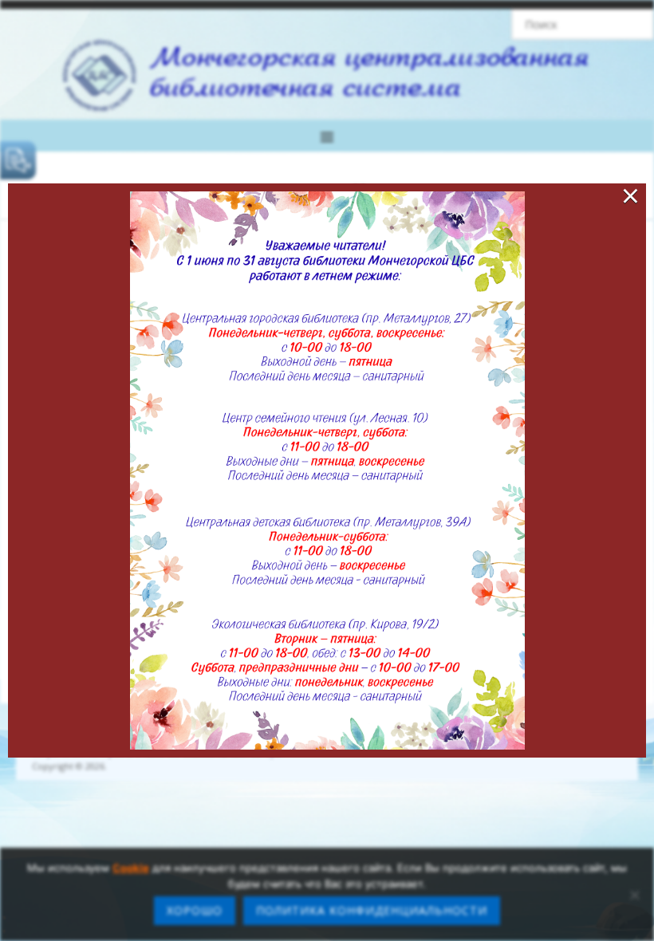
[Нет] (634, 895)
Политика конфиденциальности (371, 910)
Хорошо (195, 910)
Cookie (130, 867)
